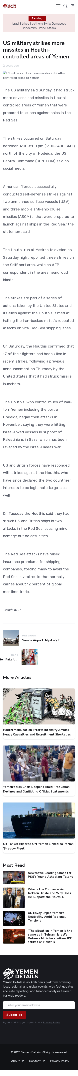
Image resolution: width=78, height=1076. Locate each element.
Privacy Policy (51, 1022)
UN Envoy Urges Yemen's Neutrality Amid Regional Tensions (47, 917)
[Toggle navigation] (58, 6)
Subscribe (14, 1015)
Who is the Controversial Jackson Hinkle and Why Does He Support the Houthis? (49, 893)
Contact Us (37, 1061)
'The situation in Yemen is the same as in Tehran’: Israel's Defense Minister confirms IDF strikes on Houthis (50, 936)
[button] (65, 6)
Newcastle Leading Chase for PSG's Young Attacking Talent (50, 875)
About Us (17, 1061)
